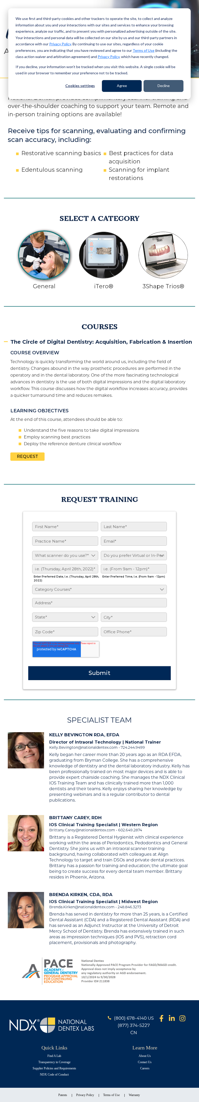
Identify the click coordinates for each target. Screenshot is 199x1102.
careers (145, 1068)
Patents (62, 1095)
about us (145, 1056)
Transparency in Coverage (54, 1062)
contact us (145, 1062)
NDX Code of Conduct (54, 1074)
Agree (122, 85)
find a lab (54, 1056)
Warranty (134, 1095)
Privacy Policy (60, 44)
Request (27, 456)
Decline (164, 85)
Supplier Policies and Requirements (54, 1068)
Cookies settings (80, 85)
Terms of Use (143, 50)
